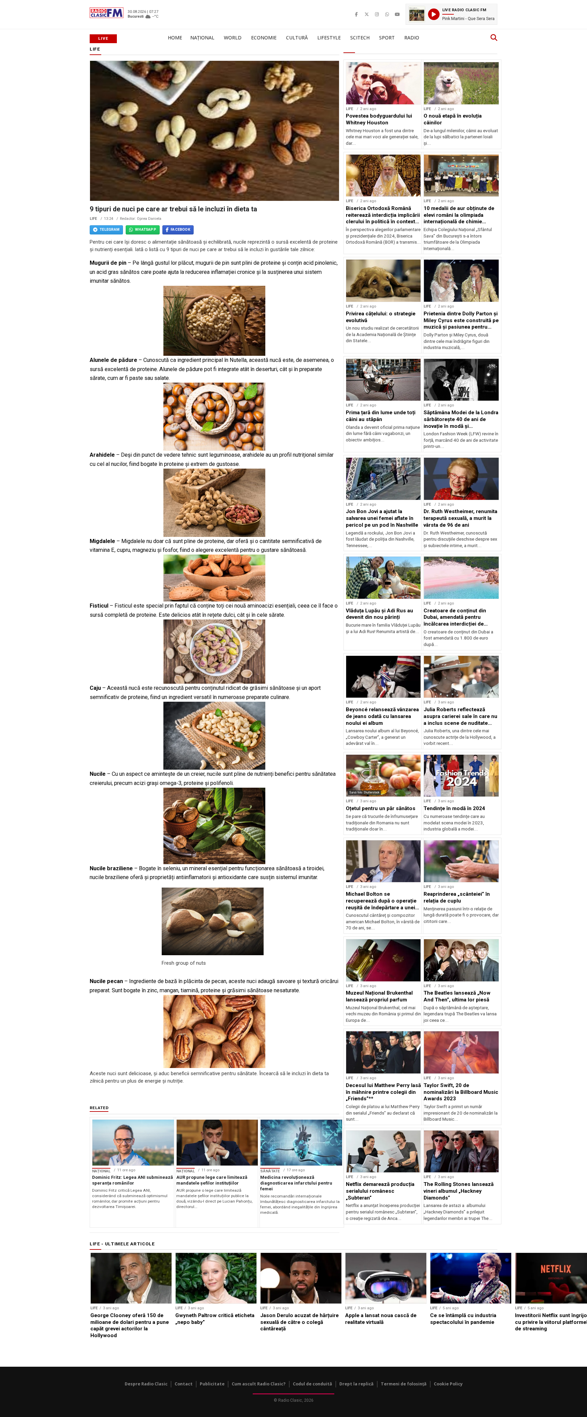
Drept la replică (356, 1384)
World (233, 37)
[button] (451, 14)
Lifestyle (329, 37)
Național (202, 37)
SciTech (360, 37)
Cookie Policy (448, 1384)
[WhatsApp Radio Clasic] (387, 14)
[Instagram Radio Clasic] (376, 14)
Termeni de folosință (404, 1384)
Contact (184, 1384)
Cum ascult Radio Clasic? (259, 1384)
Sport (387, 37)
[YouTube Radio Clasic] (397, 14)
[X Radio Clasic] (366, 14)
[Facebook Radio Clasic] (356, 14)
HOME (175, 37)
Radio (411, 37)
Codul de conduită (312, 1384)
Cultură (297, 37)
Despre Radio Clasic (146, 1384)
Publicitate (212, 1384)
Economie (264, 37)
